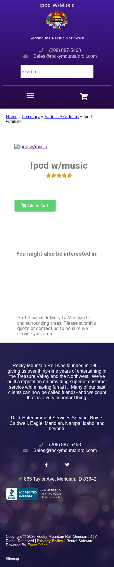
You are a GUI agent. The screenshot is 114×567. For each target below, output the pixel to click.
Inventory (31, 116)
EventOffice (37, 545)
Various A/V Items (61, 116)
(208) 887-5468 (65, 50)
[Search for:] (57, 71)
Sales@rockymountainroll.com (65, 56)
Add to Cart (37, 205)
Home (11, 116)
